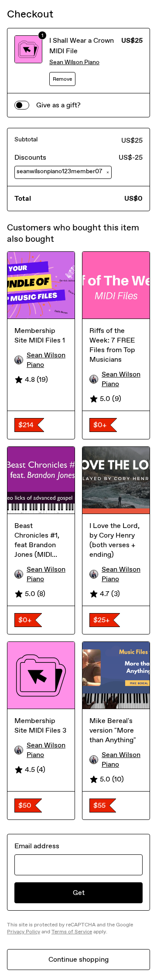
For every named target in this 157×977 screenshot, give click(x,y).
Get (79, 892)
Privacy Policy (23, 932)
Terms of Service (71, 932)
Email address (36, 846)
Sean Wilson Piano (74, 62)
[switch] (21, 105)
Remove (62, 79)
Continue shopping (78, 959)
